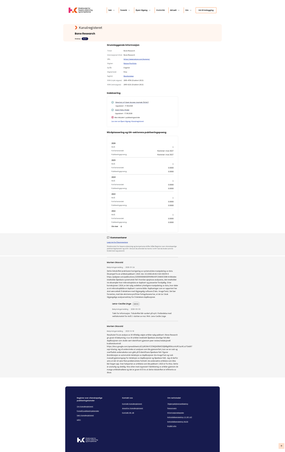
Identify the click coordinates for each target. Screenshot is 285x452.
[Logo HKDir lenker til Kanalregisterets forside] (82, 10)
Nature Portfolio (130, 63)
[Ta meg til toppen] (281, 446)
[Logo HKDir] (87, 440)
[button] (142, 226)
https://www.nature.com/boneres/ (137, 59)
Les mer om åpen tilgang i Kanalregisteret (127, 121)
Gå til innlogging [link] (206, 10)
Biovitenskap (129, 76)
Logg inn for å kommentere (117, 242)
